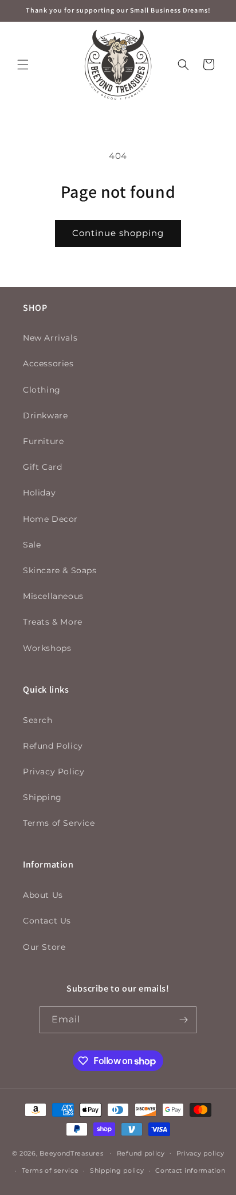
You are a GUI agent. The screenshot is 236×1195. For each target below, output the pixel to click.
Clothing (42, 390)
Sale (32, 544)
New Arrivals (50, 338)
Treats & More (52, 622)
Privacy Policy (53, 771)
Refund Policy (53, 746)
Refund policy (141, 1153)
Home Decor (50, 519)
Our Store (44, 947)
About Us (43, 895)
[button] (23, 64)
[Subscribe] (183, 1019)
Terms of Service (59, 823)
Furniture (43, 441)
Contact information (190, 1170)
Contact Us (47, 921)
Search (38, 720)
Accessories (48, 363)
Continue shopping (118, 232)
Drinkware (45, 415)
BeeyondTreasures (71, 1153)
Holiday (39, 492)
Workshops (47, 648)
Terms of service (50, 1170)
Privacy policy (200, 1153)
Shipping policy (117, 1170)
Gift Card (42, 467)
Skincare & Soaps (60, 570)
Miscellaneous (53, 596)
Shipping (42, 797)
